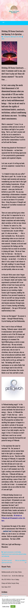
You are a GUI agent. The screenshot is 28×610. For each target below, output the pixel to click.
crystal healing (17, 552)
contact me (7, 531)
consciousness (10, 552)
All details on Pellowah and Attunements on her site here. (13, 518)
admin (3, 39)
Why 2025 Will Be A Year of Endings (10, 579)
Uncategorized (7, 37)
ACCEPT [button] (12, 606)
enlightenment (5, 554)
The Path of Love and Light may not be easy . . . (8, 561)
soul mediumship (5, 556)
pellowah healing (22, 554)
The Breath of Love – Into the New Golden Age (13, 576)
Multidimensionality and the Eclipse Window (12, 572)
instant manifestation (13, 554)
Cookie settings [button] (5, 606)
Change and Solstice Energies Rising (10, 583)
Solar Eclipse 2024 (6, 587)
